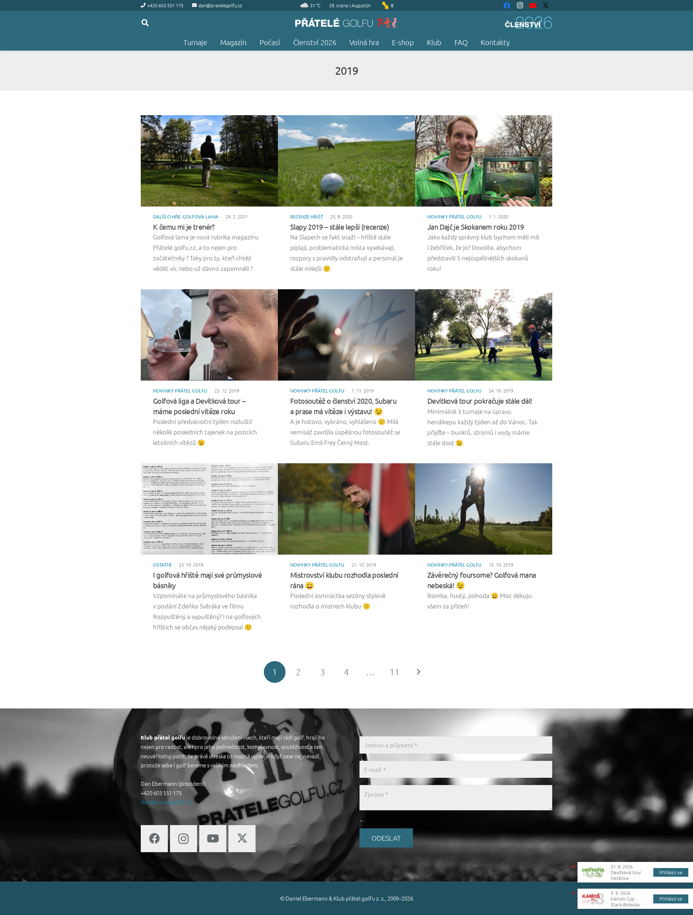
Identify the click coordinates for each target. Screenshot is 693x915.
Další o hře (166, 216)
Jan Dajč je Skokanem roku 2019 (475, 226)
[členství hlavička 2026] (528, 22)
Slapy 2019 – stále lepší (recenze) (339, 226)
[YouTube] (212, 838)
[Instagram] (183, 838)
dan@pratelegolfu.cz (167, 802)
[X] (242, 838)
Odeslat (386, 837)
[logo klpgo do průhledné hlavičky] (346, 22)
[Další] (418, 672)
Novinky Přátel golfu (454, 216)
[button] (145, 23)
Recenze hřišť (306, 216)
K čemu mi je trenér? (184, 226)
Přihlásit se (670, 872)
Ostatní (162, 564)
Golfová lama (200, 216)
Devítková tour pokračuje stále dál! (479, 400)
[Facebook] (154, 838)
